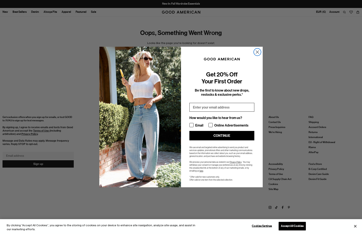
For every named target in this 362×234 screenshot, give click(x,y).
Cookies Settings (262, 226)
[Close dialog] (257, 52)
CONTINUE (221, 136)
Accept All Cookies (292, 226)
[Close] (355, 226)
